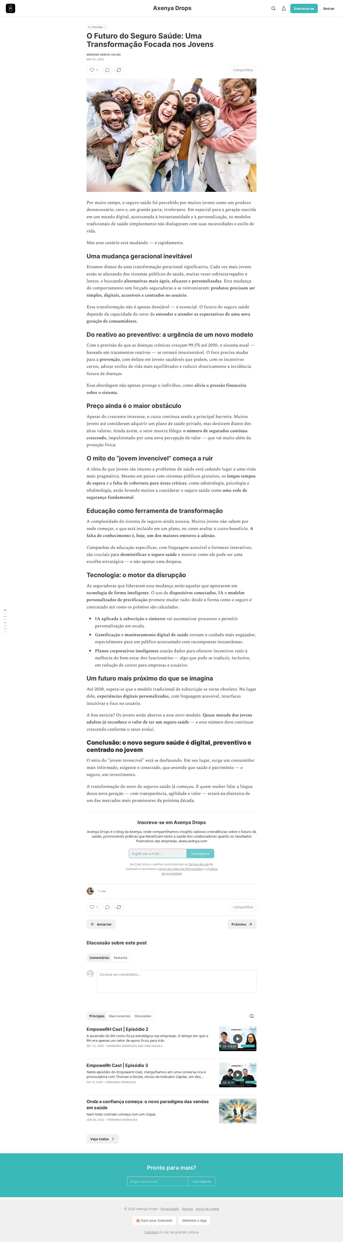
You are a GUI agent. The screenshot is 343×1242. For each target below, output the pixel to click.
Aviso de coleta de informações (180, 869)
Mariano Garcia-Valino (104, 54)
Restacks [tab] (120, 958)
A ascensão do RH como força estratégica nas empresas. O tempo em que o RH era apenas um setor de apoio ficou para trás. (147, 1038)
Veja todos (99, 1139)
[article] (171, 1040)
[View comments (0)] (107, 70)
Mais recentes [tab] (119, 1016)
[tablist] (108, 957)
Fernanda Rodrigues (122, 1046)
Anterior (104, 924)
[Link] (80, 256)
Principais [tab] (96, 1016)
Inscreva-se (304, 8)
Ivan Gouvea (153, 1046)
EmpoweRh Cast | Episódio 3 (117, 1065)
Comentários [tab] (99, 958)
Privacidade (170, 1209)
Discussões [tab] (143, 1016)
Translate (96, 27)
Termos (187, 1209)
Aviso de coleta (207, 1209)
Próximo (238, 924)
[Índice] (5, 621)
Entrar (329, 8)
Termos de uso (199, 864)
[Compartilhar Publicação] (283, 8)
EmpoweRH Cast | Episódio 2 (117, 1029)
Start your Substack (156, 1220)
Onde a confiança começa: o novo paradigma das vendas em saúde (148, 1104)
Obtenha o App (194, 1220)
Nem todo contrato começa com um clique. (121, 1114)
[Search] (273, 8)
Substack (151, 1232)
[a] (237, 1038)
